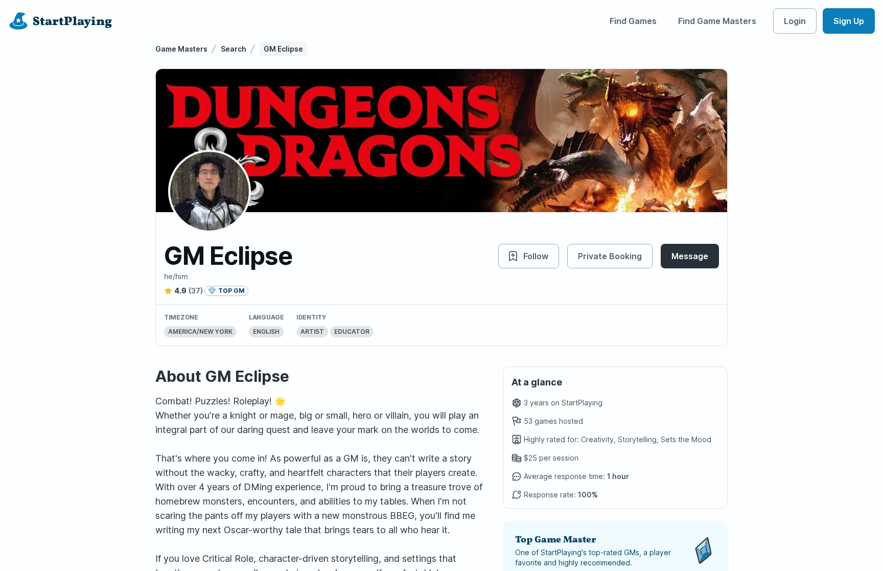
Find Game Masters (717, 21)
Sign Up (848, 21)
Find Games (633, 21)
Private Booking (610, 256)
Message (689, 256)
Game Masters (181, 48)
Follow (535, 256)
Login (795, 21)
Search (233, 48)
